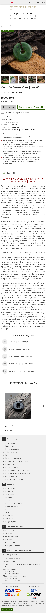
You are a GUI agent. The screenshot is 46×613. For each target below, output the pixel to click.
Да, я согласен (7, 609)
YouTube (8, 534)
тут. (36, 605)
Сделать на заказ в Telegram (30, 107)
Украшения (9, 494)
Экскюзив (9, 519)
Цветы (7, 510)
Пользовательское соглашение (17, 470)
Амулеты (8, 497)
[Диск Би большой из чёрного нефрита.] (23, 406)
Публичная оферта (12, 467)
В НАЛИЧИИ (10, 488)
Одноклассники (11, 537)
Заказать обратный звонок (14, 558)
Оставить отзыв (16, 92)
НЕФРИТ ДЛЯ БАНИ (13, 503)
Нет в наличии (8, 107)
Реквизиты (9, 464)
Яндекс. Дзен (10, 543)
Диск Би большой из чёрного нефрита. (20, 426)
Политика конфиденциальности (17, 473)
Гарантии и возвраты (13, 458)
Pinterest (8, 540)
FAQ (7, 455)
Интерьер (9, 516)
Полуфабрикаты (11, 522)
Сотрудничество (11, 476)
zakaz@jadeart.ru (11, 561)
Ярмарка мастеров (12, 546)
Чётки (7, 500)
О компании (10, 443)
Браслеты (9, 491)
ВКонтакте (9, 531)
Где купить (9, 446)
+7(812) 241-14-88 (23, 13)
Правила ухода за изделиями (16, 461)
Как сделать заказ (12, 449)
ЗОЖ (7, 513)
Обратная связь (11, 452)
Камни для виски (11, 506)
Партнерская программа (14, 479)
